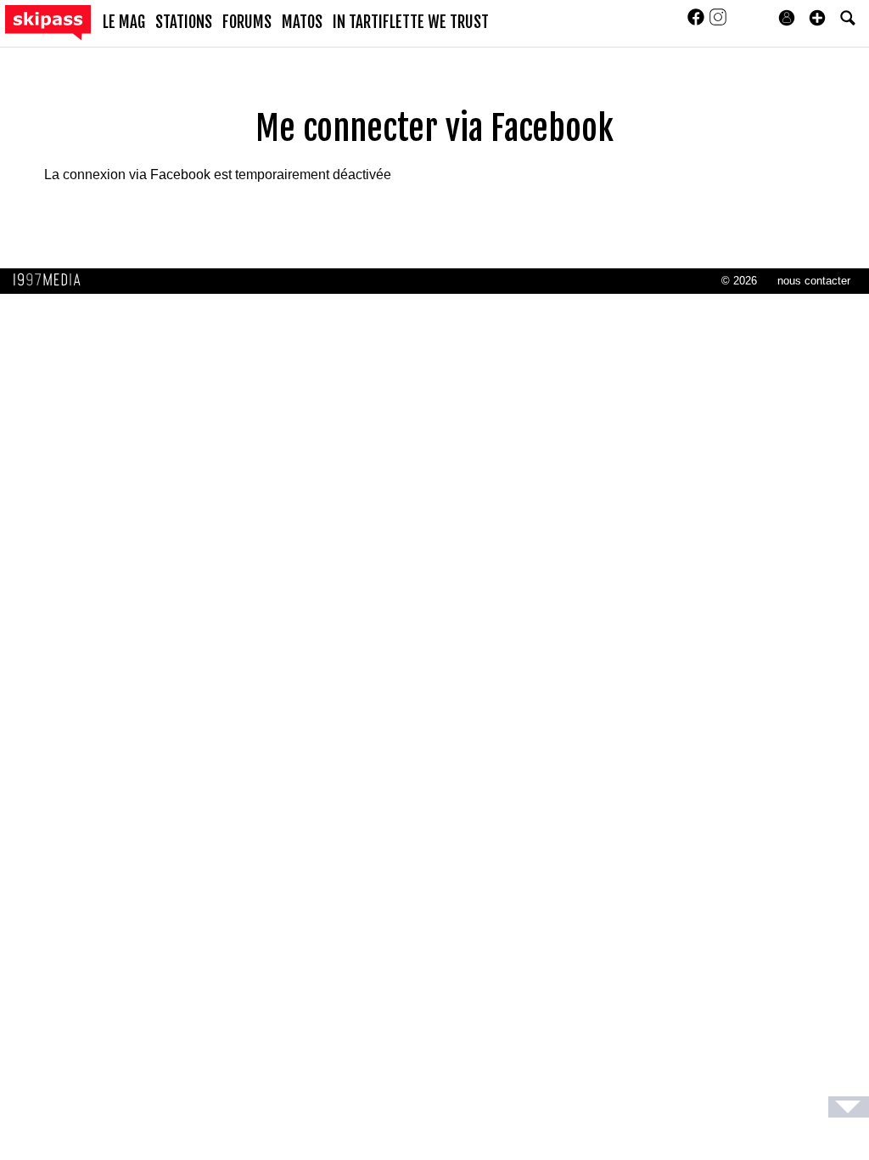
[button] (817, 17)
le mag (124, 22)
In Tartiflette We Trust (411, 22)
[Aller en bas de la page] (848, 1107)
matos (302, 22)
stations (183, 22)
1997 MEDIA (51, 280)
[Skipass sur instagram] (718, 22)
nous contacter (813, 280)
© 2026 (739, 280)
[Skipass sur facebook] (698, 22)
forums (247, 22)
